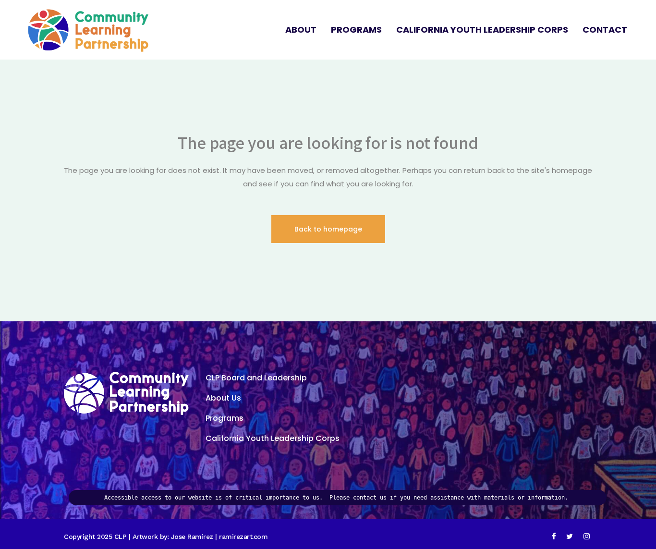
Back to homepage (328, 229)
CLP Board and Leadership (256, 377)
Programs (224, 418)
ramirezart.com (243, 536)
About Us (223, 397)
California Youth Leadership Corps (273, 438)
